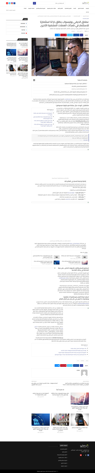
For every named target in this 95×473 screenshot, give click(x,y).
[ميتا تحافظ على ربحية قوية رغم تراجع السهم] (80, 420)
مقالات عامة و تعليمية (51, 8)
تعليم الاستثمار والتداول (40, 8)
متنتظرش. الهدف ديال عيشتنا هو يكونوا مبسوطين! (75, 83)
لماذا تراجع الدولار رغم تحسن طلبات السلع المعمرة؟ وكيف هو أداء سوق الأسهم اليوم (70, 354)
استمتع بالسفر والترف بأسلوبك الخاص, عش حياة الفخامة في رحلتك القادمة (70, 92)
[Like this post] (81, 35)
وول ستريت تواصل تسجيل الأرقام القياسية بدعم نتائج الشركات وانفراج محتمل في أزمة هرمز (23, 74)
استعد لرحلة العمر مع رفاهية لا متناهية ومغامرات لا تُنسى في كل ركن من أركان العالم (67, 95)
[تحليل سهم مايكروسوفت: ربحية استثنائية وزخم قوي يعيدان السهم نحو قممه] (57, 257)
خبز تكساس (68, 199)
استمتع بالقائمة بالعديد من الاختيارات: (78, 89)
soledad (82, 360)
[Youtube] (7, 3)
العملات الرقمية (31, 8)
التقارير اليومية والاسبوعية (62, 454)
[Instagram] (12, 3)
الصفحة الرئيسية (86, 16)
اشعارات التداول (81, 8)
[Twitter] (9, 3)
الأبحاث (25, 8)
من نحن (87, 12)
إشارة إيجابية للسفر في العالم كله (79, 86)
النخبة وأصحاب (67, 99)
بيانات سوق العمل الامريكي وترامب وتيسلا (78, 348)
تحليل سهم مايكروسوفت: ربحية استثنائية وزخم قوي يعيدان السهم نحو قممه (42, 117)
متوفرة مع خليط (71, 193)
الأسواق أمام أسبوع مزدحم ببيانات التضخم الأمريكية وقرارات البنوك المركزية (72, 352)
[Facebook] (14, 3)
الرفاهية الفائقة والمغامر (83, 303)
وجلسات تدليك (86, 130)
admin (86, 31)
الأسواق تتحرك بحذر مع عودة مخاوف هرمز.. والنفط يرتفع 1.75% (43, 114)
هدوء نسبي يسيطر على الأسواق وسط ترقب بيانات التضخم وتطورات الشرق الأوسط (43, 121)
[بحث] (34, 3)
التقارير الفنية (60, 8)
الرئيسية (87, 8)
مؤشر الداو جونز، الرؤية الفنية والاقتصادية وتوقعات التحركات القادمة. (73, 350)
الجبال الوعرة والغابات (63, 278)
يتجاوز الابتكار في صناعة (74, 243)
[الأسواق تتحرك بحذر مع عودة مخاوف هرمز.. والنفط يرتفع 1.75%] (85, 257)
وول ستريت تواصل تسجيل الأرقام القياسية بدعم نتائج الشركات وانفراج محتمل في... (60, 429)
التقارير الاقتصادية (68, 8)
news (87, 360)
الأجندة (74, 8)
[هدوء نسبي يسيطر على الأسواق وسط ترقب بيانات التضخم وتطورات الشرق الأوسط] (85, 262)
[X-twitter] (83, 455)
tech (78, 360)
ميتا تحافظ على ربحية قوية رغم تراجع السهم (80, 428)
